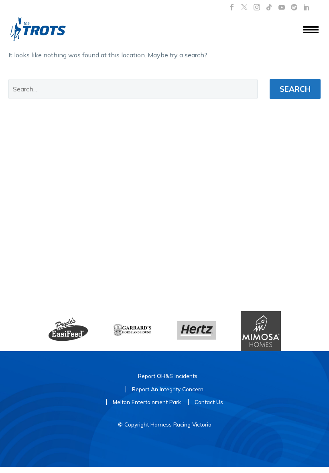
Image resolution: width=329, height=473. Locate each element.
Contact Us (209, 401)
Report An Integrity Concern (167, 389)
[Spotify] (294, 7)
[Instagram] (257, 7)
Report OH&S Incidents (167, 375)
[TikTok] (269, 7)
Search (295, 89)
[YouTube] (281, 7)
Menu (311, 30)
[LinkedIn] (306, 7)
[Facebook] (232, 7)
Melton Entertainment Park (147, 401)
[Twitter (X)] (244, 7)
